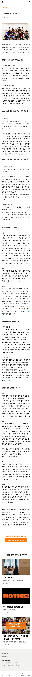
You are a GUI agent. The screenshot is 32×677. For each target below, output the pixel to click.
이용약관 (3, 668)
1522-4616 (4, 665)
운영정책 (17, 668)
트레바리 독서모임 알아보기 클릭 (15, 540)
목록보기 (7, 7)
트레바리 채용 (5, 657)
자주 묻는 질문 (5, 653)
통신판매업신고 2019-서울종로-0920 (13, 665)
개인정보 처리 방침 (10, 668)
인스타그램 (21, 668)
